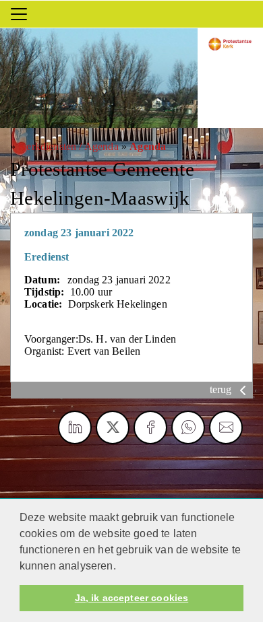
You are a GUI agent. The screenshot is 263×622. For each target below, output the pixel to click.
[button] (121, 567)
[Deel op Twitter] (112, 427)
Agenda (147, 146)
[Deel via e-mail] (226, 427)
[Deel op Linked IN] (75, 427)
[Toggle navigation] (19, 14)
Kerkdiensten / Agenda (68, 146)
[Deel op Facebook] (150, 427)
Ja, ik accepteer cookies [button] (131, 597)
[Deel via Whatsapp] (188, 427)
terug (222, 389)
